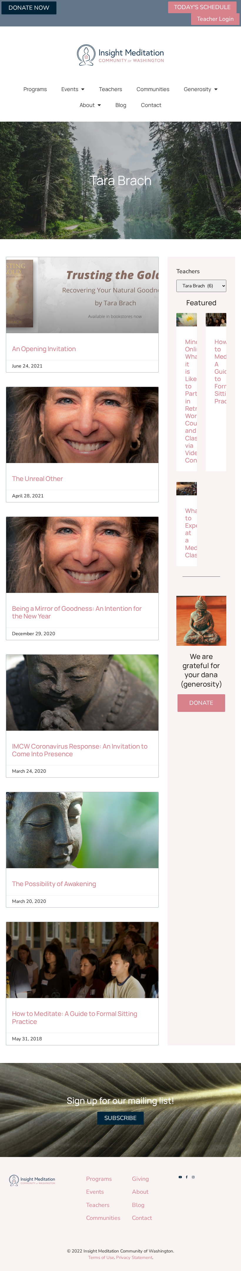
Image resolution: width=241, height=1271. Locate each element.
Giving (140, 1179)
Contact (151, 104)
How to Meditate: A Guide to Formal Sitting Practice (74, 1017)
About (87, 104)
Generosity (197, 89)
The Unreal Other (37, 478)
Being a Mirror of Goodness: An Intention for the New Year (77, 612)
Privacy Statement (134, 1257)
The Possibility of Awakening (54, 883)
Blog (121, 104)
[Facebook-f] (186, 1177)
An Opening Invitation (44, 348)
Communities (153, 89)
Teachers (110, 89)
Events (69, 89)
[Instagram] (193, 1177)
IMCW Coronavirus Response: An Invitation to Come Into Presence (80, 750)
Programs (35, 89)
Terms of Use (101, 1257)
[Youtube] (180, 1177)
